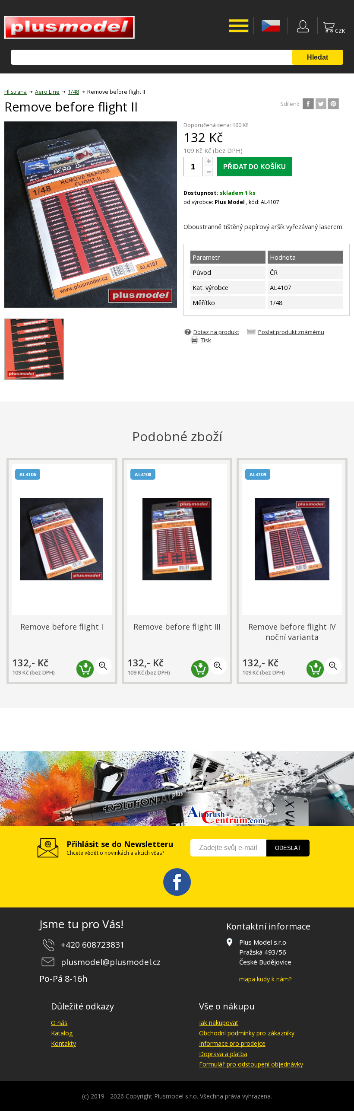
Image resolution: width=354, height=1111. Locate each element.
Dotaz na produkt (216, 332)
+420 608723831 (93, 944)
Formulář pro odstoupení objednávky (251, 1064)
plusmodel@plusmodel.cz (111, 962)
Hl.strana (15, 92)
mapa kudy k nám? (265, 979)
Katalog (62, 1033)
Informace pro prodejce (232, 1043)
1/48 (73, 92)
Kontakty (63, 1043)
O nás (59, 1023)
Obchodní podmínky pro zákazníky (246, 1033)
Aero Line (47, 92)
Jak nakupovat (218, 1023)
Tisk (206, 340)
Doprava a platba (223, 1054)
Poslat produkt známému (291, 332)
